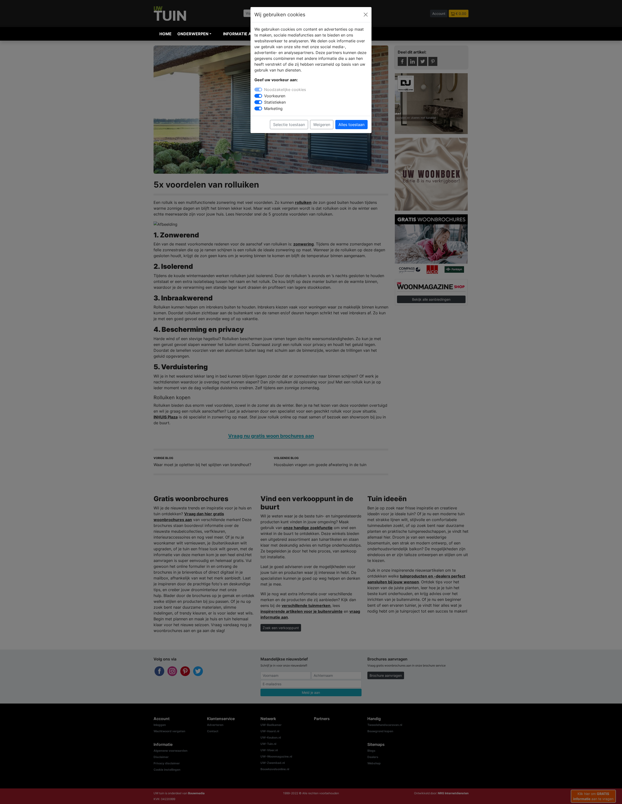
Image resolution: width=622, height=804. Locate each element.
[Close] (366, 14)
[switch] (258, 96)
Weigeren (321, 124)
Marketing (273, 108)
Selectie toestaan (289, 124)
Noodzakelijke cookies (285, 89)
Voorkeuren (274, 95)
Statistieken (275, 102)
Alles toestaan (351, 124)
